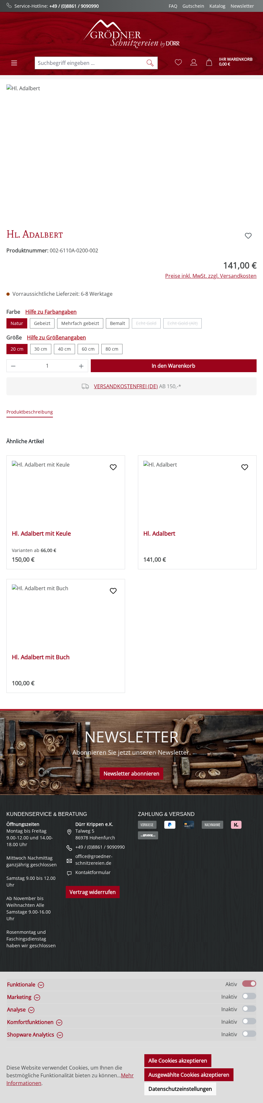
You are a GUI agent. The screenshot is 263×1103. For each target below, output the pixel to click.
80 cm (112, 349)
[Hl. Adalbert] (131, 153)
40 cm (64, 349)
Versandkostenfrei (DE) (126, 386)
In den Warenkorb (173, 365)
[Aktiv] (249, 983)
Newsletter (242, 6)
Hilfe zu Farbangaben (51, 311)
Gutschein (193, 6)
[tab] (29, 412)
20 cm (17, 349)
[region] (131, 153)
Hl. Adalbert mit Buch (41, 657)
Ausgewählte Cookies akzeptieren (188, 1074)
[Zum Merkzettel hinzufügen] (248, 235)
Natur (17, 323)
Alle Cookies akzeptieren (177, 1060)
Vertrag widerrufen (93, 892)
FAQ (173, 6)
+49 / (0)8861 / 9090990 (74, 6)
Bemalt (117, 323)
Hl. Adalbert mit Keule (41, 533)
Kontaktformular (93, 872)
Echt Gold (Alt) (184, 324)
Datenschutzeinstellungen (180, 1088)
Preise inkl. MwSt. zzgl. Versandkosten (211, 275)
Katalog (217, 6)
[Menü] (14, 63)
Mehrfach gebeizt (80, 323)
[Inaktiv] (249, 996)
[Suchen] (150, 63)
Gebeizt (42, 323)
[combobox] (89, 63)
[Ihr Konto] (193, 62)
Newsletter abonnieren (131, 773)
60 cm (88, 349)
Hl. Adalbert (159, 533)
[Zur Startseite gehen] (131, 34)
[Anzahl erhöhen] (81, 365)
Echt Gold (148, 324)
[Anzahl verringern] (13, 365)
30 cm (40, 349)
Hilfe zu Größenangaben (56, 337)
